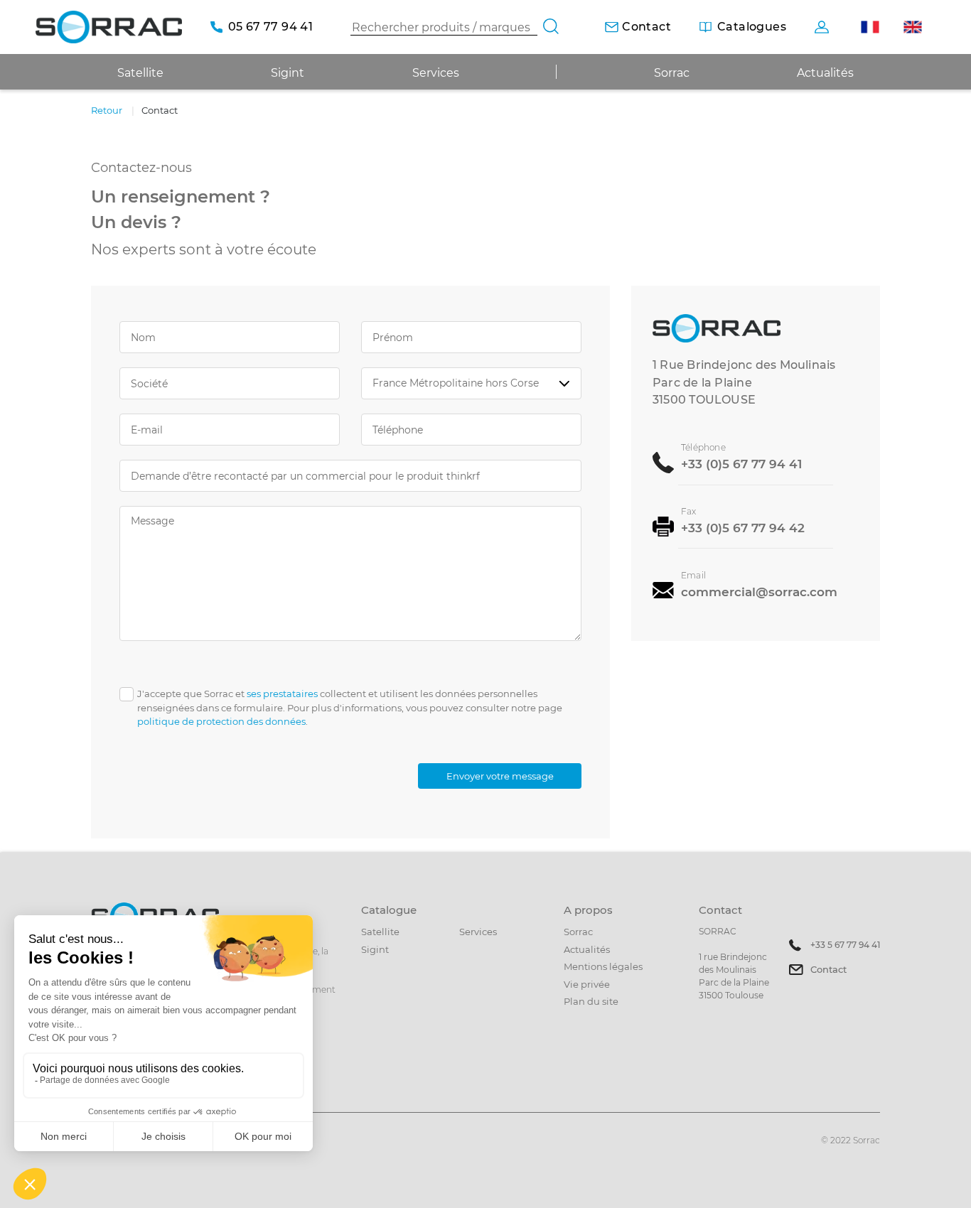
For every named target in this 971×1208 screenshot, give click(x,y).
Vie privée (587, 984)
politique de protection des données (221, 721)
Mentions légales (603, 966)
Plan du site (591, 1001)
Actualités (825, 73)
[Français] (870, 27)
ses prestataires (282, 693)
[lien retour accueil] (109, 27)
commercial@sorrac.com (759, 591)
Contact (828, 969)
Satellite (380, 931)
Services (435, 73)
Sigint (375, 949)
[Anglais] (912, 27)
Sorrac (672, 73)
